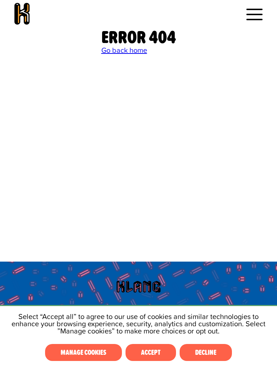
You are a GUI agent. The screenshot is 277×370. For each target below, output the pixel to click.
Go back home (124, 50)
